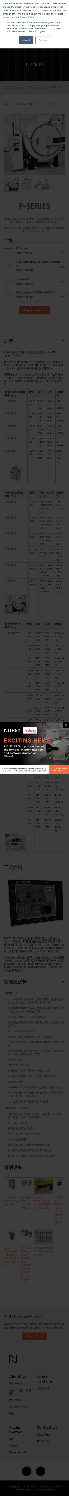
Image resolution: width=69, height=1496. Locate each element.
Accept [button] (26, 40)
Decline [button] (43, 40)
